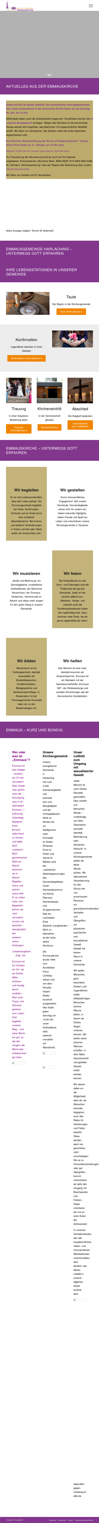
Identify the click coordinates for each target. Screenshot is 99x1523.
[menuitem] (90, 5)
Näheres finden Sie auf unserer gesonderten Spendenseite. (38, 151)
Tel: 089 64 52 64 (18, 50)
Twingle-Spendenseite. (18, 169)
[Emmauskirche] (19, 5)
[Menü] (90, 5)
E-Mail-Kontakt (16, 54)
